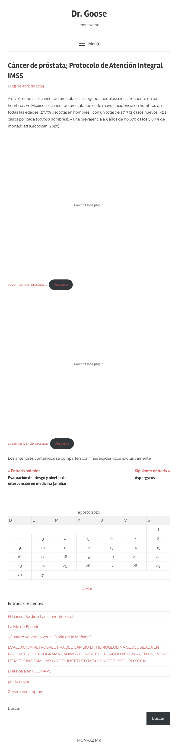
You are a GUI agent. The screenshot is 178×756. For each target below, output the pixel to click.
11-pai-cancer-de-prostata (28, 443)
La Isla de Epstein (23, 626)
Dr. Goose (89, 13)
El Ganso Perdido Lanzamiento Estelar (42, 616)
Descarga (61, 284)
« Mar (87, 588)
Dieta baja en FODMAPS (29, 671)
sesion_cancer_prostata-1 (27, 284)
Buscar (14, 708)
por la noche (19, 681)
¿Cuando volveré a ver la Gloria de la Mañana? (49, 637)
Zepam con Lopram (26, 691)
